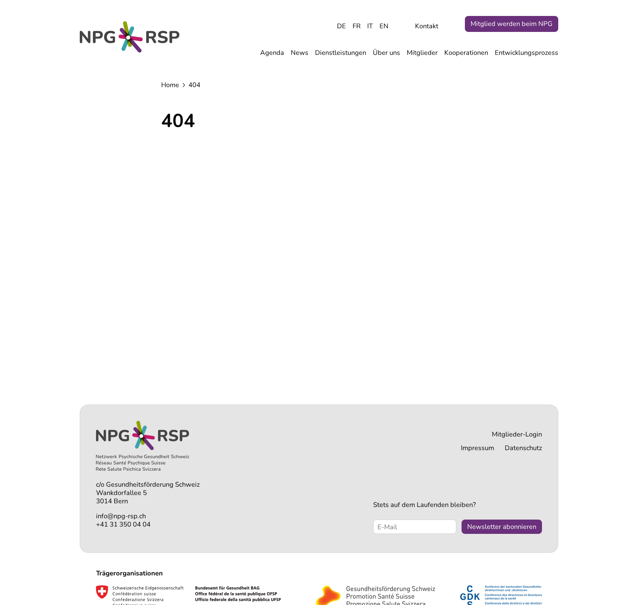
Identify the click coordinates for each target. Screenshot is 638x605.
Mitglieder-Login (517, 434)
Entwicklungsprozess (526, 52)
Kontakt (426, 26)
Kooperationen (466, 52)
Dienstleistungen (340, 52)
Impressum (477, 447)
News (299, 52)
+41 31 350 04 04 (123, 524)
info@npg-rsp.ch (121, 516)
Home (170, 85)
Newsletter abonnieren (501, 526)
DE (341, 26)
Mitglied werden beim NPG (512, 23)
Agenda (272, 52)
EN (383, 26)
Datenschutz (523, 447)
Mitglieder (422, 52)
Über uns (386, 52)
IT (370, 26)
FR (357, 26)
